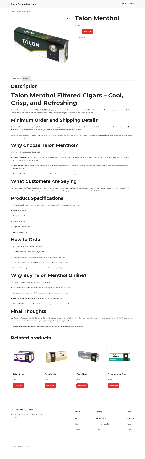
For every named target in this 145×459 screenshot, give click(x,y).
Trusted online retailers (27, 298)
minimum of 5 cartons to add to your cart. (31, 252)
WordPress (26, 446)
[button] (67, 18)
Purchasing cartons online (29, 287)
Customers (37, 181)
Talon (18, 11)
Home (13, 11)
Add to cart (88, 31)
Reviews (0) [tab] (26, 78)
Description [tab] (17, 78)
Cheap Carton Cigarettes (23, 4)
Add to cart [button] (18, 386)
